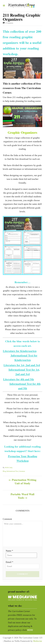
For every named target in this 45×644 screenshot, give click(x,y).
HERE (30, 630)
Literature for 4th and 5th (18, 379)
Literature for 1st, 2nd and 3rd (22, 365)
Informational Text (12, 471)
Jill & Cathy (9, 467)
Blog (4, 471)
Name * (9, 550)
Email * (9, 562)
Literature (22, 471)
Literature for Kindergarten (19, 351)
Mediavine (37, 641)
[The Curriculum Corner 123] (21, 5)
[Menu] (4, 6)
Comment (7, 519)
